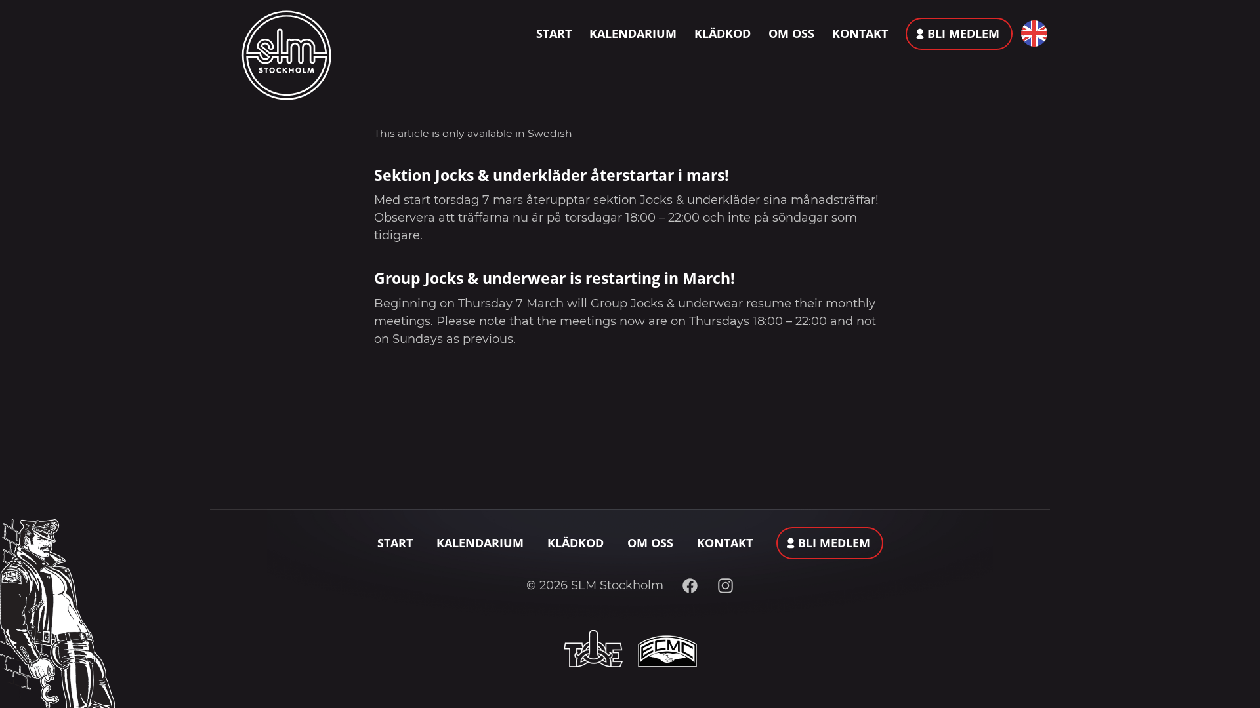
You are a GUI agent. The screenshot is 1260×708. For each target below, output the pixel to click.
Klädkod (722, 33)
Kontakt (860, 33)
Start (554, 33)
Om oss (791, 33)
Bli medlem (963, 33)
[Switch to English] (1031, 33)
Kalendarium (633, 33)
